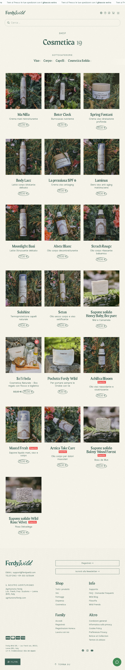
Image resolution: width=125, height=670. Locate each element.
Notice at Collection (98, 636)
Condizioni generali (98, 621)
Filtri (14, 662)
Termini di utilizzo (97, 640)
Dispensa (59, 600)
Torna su (63, 664)
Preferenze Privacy (98, 632)
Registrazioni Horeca (65, 628)
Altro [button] (93, 615)
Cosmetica (60, 604)
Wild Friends (95, 604)
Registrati (87, 563)
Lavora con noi (62, 632)
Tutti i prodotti (62, 589)
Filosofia (93, 600)
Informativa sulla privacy (100, 624)
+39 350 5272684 (26, 575)
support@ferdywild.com (24, 572)
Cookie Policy (95, 628)
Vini (57, 593)
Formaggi (59, 597)
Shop (62, 33)
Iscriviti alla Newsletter (86, 571)
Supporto (93, 589)
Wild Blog (93, 597)
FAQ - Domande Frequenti (101, 593)
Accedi (58, 621)
